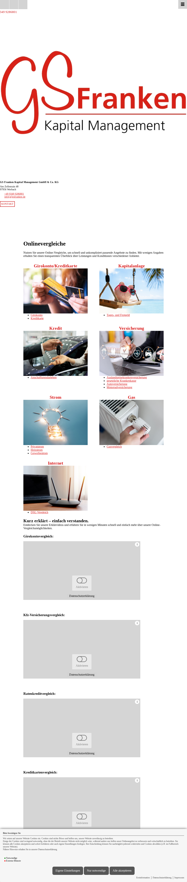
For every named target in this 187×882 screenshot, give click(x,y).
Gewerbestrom (39, 453)
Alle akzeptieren (122, 870)
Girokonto (37, 315)
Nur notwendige (96, 870)
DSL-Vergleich (39, 512)
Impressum (179, 877)
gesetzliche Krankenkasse (121, 380)
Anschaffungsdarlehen (44, 377)
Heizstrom (37, 449)
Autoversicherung (117, 384)
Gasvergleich (114, 446)
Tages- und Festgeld (118, 315)
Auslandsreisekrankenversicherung (127, 377)
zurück (5, 202)
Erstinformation (143, 877)
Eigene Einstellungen (68, 870)
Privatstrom (37, 446)
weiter (182, 202)
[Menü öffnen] (182, 4)
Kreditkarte (37, 318)
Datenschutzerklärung (162, 877)
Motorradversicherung (119, 387)
